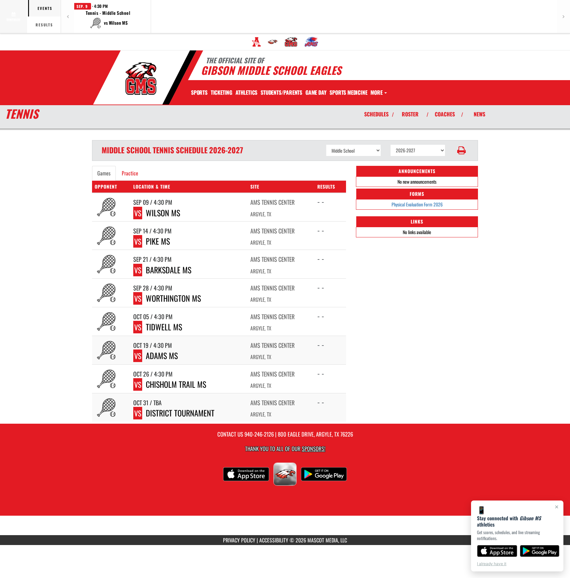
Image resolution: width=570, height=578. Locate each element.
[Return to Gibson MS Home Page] (141, 78)
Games (104, 173)
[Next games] (563, 16)
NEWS (479, 114)
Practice (130, 173)
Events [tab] (45, 8)
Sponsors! (313, 448)
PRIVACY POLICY (239, 540)
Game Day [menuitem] (315, 92)
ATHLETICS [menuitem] (246, 92)
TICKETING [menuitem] (221, 92)
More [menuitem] (377, 92)
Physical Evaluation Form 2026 (417, 204)
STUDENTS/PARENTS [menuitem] (281, 92)
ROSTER (410, 114)
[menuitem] (256, 42)
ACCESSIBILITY (273, 540)
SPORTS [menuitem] (199, 92)
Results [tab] (44, 24)
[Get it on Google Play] (540, 551)
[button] (108, 16)
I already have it (491, 563)
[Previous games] (67, 16)
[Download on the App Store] (497, 551)
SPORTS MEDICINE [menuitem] (348, 92)
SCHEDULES (376, 114)
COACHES (445, 114)
